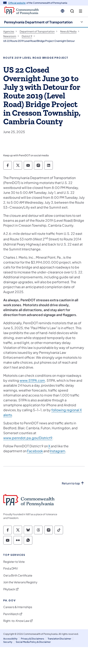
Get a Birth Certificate (17, 575)
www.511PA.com (32, 380)
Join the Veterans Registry (20, 582)
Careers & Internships (17, 607)
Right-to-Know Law (16, 620)
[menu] (80, 11)
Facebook (35, 451)
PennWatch (11, 614)
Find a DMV (10, 568)
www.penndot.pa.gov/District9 (27, 438)
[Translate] (62, 11)
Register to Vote (14, 561)
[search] (72, 11)
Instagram (57, 451)
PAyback (9, 589)
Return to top (71, 483)
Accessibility (10, 638)
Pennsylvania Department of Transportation (38, 22)
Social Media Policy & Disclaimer (33, 642)
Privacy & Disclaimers (32, 638)
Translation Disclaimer (59, 638)
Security (7, 642)
